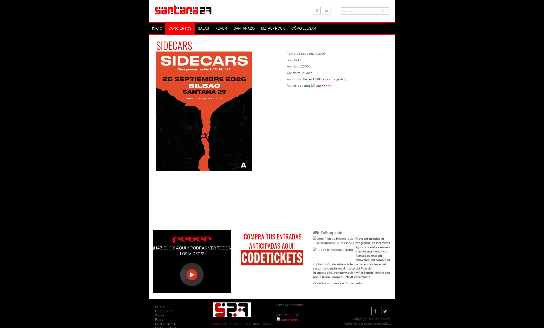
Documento (354, 283)
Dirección (220, 324)
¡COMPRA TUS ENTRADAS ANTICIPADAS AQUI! (272, 241)
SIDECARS (174, 45)
